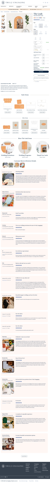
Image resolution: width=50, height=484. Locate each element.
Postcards (46, 26)
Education (27, 471)
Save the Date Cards (14, 11)
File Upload (44, 467)
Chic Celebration (4, 450)
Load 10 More (24, 456)
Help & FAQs (44, 468)
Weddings (11, 6)
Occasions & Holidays (19, 7)
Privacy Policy (31, 480)
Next (3, 33)
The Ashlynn (3, 351)
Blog (35, 468)
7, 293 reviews (42, 19)
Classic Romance (4, 280)
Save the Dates (6, 11)
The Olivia (3, 328)
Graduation (3, 6)
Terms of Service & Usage (23, 480)
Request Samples (45, 470)
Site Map (36, 480)
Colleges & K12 (45, 7)
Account (43, 465)
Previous (3, 14)
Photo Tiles (36, 7)
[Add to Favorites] (28, 15)
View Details (37, 81)
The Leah (3, 185)
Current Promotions (37, 471)
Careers (35, 470)
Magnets (35, 26)
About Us (35, 465)
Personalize (41, 71)
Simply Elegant (4, 394)
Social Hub (36, 467)
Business (30, 6)
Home (2, 11)
